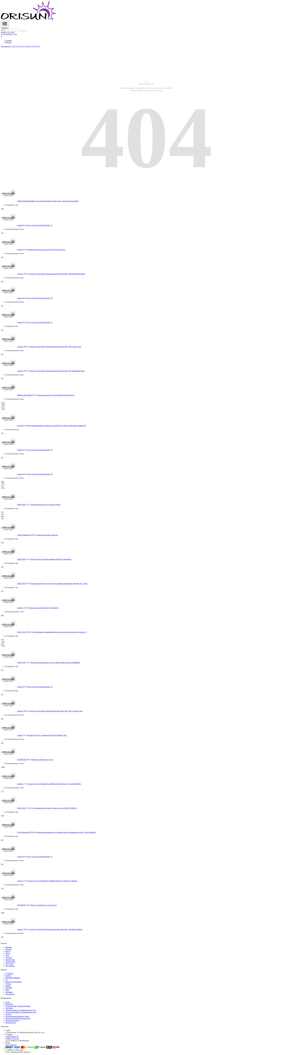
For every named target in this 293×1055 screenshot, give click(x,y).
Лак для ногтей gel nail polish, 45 (39, 687)
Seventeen (9, 992)
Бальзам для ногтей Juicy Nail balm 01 (44, 608)
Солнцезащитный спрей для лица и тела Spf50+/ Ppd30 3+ (54, 808)
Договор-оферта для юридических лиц (20, 1010)
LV (6, 980)
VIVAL (8, 984)
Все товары (9, 966)
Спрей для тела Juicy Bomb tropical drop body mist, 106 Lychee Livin (55, 347)
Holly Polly (21, 505)
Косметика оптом (12, 1020)
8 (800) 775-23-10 (7, 32)
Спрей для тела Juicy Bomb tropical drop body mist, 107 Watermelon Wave (57, 371)
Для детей (9, 964)
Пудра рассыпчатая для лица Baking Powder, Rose (55, 395)
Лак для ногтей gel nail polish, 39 (39, 298)
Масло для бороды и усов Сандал (44, 905)
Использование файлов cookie (17, 1016)
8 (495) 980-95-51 (12, 1036)
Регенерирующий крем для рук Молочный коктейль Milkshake (55, 662)
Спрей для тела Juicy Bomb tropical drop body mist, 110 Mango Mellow (56, 929)
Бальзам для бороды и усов (42, 760)
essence (20, 225)
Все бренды (5, 46)
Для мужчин (10, 962)
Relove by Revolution (13, 982)
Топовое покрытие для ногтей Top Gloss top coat (46, 250)
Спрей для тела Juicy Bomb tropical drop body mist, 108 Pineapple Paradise (57, 274)
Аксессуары (10, 960)
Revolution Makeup (12, 978)
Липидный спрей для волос (47, 535)
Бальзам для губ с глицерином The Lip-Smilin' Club (46, 735)
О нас (7, 1002)
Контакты (9, 1004)
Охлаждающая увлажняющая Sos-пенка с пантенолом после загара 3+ (59, 632)
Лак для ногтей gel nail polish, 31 (39, 225)
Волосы (8, 949)
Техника (8, 958)
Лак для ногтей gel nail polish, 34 (39, 450)
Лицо (7, 953)
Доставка (9, 1008)
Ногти (7, 951)
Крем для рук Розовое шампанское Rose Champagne (51, 559)
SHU (7, 990)
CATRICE (9, 974)
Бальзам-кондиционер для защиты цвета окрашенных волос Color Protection (66, 832)
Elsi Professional (23, 832)
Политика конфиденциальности (18, 1018)
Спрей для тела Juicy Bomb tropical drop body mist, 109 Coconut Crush (55, 711)
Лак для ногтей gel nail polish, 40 (39, 474)
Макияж (8, 947)
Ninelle (8, 986)
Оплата (8, 1014)
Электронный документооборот (18, 1006)
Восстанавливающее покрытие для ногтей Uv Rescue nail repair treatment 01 (56, 426)
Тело (7, 955)
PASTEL (8, 988)
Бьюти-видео (10, 1023)
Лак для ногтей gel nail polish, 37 (39, 322)
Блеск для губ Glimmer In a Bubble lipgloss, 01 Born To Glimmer (53, 881)
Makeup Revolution (24, 395)
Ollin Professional (24, 201)
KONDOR (21, 760)
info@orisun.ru (10, 1045)
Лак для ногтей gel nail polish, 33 (39, 857)
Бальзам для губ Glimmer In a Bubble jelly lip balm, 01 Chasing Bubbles (54, 784)
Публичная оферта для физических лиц (20, 1012)
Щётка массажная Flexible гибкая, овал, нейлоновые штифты (55, 201)
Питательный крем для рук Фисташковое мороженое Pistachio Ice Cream (59, 583)
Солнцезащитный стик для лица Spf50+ (45, 505)
